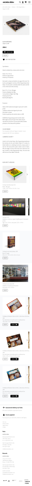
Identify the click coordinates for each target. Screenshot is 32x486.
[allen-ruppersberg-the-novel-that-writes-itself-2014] (14, 174)
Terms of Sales (6, 423)
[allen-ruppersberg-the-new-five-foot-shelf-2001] (15, 273)
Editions (13, 7)
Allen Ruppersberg (20, 7)
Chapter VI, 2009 (6, 9)
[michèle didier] (9, 1)
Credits (4, 427)
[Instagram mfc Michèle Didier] (6, 482)
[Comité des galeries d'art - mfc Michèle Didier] (14, 482)
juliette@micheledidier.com (9, 472)
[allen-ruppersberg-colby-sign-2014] (14, 207)
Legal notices (5, 425)
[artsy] (9, 482)
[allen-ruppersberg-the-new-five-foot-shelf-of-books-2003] (11, 241)
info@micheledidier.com (8, 449)
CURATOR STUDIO (27, 482)
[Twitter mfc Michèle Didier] (3, 482)
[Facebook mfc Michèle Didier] (4, 482)
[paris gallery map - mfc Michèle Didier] (20, 482)
